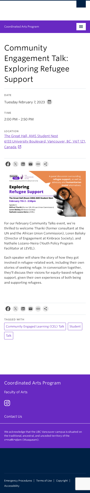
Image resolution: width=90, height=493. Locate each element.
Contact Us (13, 416)
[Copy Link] (38, 165)
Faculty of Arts (15, 392)
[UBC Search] (81, 5)
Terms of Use (44, 480)
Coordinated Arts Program (21, 26)
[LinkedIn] (23, 165)
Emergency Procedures (18, 480)
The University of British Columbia (32, 8)
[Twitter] (15, 165)
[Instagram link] (8, 404)
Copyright (62, 480)
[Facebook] (8, 165)
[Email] (30, 165)
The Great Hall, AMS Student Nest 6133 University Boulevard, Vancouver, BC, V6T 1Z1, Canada (45, 141)
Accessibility (11, 485)
